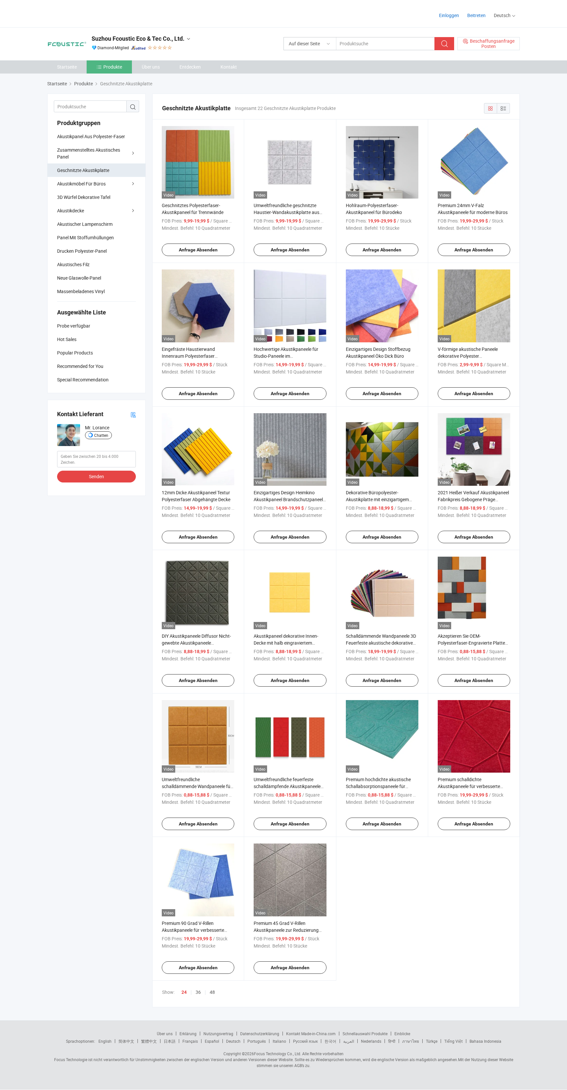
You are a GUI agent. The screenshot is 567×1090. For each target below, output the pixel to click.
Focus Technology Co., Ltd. (277, 1053)
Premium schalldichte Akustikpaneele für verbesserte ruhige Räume (469, 786)
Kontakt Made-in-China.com (311, 1033)
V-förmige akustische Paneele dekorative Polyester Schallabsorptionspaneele (468, 356)
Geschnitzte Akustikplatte (83, 170)
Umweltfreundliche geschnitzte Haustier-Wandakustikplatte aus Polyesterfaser (286, 212)
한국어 (330, 1041)
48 (212, 992)
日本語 (170, 1041)
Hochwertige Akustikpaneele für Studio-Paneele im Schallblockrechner (286, 356)
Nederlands (371, 1041)
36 (198, 992)
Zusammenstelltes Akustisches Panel (88, 153)
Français (190, 1041)
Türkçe (431, 1041)
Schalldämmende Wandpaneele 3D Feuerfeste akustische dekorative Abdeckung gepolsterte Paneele (381, 643)
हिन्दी (391, 1041)
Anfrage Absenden (198, 249)
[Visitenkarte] (133, 414)
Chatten (101, 435)
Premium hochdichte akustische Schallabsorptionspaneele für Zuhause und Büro (378, 786)
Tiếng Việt (453, 1041)
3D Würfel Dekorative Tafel (83, 197)
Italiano (279, 1041)
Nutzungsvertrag (218, 1033)
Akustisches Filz (73, 264)
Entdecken (190, 67)
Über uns (151, 67)
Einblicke (402, 1033)
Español (212, 1041)
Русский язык (305, 1041)
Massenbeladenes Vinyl (81, 291)
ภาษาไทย (410, 1041)
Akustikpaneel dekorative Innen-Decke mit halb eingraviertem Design (286, 643)
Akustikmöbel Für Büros (81, 184)
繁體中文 (149, 1041)
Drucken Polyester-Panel (82, 251)
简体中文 (126, 1041)
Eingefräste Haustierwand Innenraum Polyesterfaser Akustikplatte (188, 356)
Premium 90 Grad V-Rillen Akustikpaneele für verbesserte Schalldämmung (193, 930)
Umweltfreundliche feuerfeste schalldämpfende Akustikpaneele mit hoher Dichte (287, 786)
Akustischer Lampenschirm (85, 224)
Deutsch (233, 1041)
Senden (96, 476)
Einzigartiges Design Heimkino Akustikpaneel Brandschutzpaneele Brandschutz (289, 499)
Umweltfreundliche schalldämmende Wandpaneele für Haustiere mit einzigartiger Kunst (197, 786)
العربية (348, 1041)
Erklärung (188, 1033)
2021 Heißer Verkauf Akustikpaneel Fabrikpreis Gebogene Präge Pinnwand (473, 499)
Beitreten (476, 15)
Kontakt (228, 67)
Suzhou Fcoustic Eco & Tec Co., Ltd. (138, 38)
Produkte (112, 67)
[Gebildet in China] (89, 13)
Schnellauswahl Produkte (365, 1033)
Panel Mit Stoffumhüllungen (85, 237)
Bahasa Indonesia (485, 1041)
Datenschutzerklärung (259, 1033)
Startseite (67, 67)
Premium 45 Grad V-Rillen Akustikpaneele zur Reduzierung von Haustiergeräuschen (286, 930)
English (105, 1041)
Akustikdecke (70, 210)
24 (184, 992)
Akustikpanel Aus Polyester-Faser (91, 136)
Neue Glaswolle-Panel (79, 278)
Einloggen (449, 15)
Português (256, 1041)
